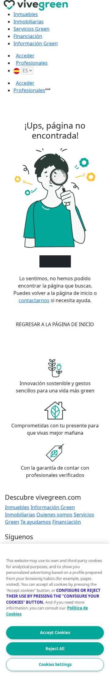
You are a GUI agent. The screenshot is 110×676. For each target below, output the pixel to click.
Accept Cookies (55, 632)
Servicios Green (31, 29)
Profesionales (32, 63)
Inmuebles (25, 14)
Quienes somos (54, 514)
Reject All (55, 648)
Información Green (35, 43)
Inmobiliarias (28, 21)
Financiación (27, 36)
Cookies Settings (55, 664)
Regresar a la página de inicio (55, 324)
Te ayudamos (35, 522)
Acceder (25, 55)
